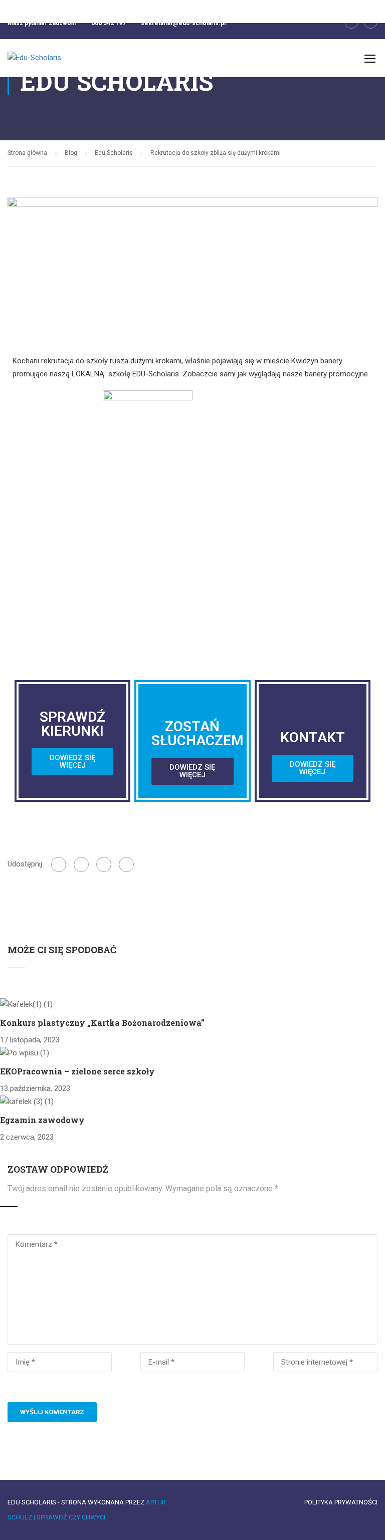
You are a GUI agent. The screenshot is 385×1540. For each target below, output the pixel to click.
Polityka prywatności (340, 1502)
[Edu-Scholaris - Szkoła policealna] (46, 63)
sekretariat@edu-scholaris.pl (183, 23)
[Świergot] (103, 864)
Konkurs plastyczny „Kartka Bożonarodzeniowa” (102, 1022)
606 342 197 (108, 23)
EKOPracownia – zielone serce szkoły (77, 1071)
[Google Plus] (81, 864)
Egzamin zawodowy (42, 1120)
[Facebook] (58, 864)
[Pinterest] (126, 864)
